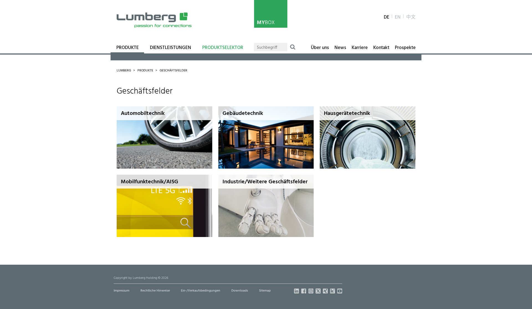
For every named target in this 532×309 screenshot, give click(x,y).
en (398, 17)
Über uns (320, 47)
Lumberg (124, 70)
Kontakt (381, 47)
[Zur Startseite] (154, 20)
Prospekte (405, 47)
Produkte (127, 47)
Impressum (121, 290)
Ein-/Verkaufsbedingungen (200, 290)
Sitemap (265, 290)
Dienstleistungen (170, 47)
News (340, 47)
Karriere (360, 47)
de (386, 17)
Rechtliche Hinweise (155, 290)
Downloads (239, 290)
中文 (411, 17)
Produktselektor (222, 47)
